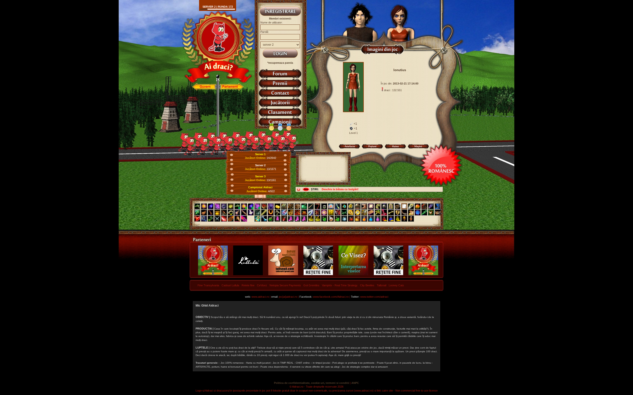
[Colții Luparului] (378, 206)
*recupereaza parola (280, 62)
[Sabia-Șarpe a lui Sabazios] (424, 212)
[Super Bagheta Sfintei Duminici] (257, 206)
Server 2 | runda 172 (218, 6)
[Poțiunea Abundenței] (398, 219)
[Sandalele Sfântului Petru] (264, 206)
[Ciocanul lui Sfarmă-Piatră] (277, 212)
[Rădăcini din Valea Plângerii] (291, 206)
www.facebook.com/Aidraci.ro (331, 296)
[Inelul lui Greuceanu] (344, 206)
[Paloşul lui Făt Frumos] (284, 212)
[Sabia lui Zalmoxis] (364, 212)
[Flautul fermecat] (311, 206)
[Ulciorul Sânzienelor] (237, 212)
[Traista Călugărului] (304, 206)
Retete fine (248, 285)
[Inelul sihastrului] (224, 206)
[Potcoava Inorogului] (271, 212)
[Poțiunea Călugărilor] (391, 219)
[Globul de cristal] (331, 206)
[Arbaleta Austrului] (438, 212)
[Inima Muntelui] (271, 206)
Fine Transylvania (208, 285)
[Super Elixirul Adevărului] (317, 219)
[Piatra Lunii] (418, 212)
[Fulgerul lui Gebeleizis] (224, 219)
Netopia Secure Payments (285, 285)
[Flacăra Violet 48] (297, 219)
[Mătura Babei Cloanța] (211, 212)
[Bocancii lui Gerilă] (438, 206)
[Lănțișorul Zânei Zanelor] (337, 206)
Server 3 (260, 176)
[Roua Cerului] (264, 219)
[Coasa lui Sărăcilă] (317, 206)
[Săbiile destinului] (217, 219)
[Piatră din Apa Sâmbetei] (384, 206)
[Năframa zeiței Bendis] (251, 212)
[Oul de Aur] (351, 206)
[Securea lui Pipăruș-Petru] (211, 219)
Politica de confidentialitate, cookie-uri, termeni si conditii (311, 382)
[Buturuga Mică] (304, 212)
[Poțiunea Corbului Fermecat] (378, 219)
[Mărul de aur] (418, 206)
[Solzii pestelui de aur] (331, 212)
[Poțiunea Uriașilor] (371, 219)
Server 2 (260, 165)
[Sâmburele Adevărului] (231, 219)
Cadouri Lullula (230, 285)
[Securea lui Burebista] (197, 219)
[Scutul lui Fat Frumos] (398, 212)
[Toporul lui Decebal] (337, 212)
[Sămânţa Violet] (211, 206)
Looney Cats (396, 285)
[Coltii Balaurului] (344, 212)
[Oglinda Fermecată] (404, 206)
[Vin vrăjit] (284, 219)
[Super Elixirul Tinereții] (337, 219)
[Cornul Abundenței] (324, 212)
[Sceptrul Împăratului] (378, 212)
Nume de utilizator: (271, 22)
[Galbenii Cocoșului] (277, 206)
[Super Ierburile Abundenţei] (237, 206)
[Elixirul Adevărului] (311, 219)
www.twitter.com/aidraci (374, 296)
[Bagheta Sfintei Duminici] (217, 206)
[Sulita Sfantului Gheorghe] (351, 212)
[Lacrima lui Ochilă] (257, 219)
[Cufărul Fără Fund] (297, 206)
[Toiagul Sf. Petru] (411, 206)
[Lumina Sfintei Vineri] (371, 206)
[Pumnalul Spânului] (197, 212)
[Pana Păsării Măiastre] (431, 206)
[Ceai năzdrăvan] (271, 219)
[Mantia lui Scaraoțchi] (424, 206)
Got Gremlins (311, 285)
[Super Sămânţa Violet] (251, 206)
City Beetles (367, 285)
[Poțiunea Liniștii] (344, 219)
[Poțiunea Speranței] (364, 219)
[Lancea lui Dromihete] (311, 212)
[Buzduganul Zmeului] (297, 212)
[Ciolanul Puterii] (391, 212)
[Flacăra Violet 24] (291, 219)
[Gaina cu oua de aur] (411, 212)
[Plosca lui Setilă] (204, 212)
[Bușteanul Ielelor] (371, 212)
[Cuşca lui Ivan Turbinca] (358, 206)
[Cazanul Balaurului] (217, 212)
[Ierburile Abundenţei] (197, 206)
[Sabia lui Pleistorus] (384, 212)
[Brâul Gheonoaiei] (257, 212)
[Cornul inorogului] (244, 212)
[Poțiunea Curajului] (404, 219)
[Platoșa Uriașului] (431, 212)
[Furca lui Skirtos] (237, 219)
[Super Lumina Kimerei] (244, 206)
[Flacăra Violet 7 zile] (304, 219)
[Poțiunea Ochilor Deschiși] (351, 219)
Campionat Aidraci (260, 187)
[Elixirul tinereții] (324, 219)
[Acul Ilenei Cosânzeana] (264, 212)
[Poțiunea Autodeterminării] (411, 219)
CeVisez (262, 285)
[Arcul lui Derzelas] (317, 212)
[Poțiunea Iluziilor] (331, 219)
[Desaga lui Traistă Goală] (324, 206)
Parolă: (264, 31)
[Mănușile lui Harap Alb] (398, 206)
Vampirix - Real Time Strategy (340, 285)
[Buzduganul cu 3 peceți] (204, 219)
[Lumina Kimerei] (204, 206)
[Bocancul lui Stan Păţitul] (364, 206)
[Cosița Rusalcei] (231, 212)
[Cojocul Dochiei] (391, 206)
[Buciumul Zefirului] (404, 212)
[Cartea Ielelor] (284, 206)
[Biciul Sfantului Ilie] (224, 212)
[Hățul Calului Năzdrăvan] (291, 212)
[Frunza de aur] (231, 206)
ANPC (355, 382)
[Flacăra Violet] (277, 219)
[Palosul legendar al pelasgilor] (244, 219)
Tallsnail (381, 285)
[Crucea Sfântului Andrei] (358, 212)
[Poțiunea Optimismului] (358, 219)
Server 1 (260, 154)
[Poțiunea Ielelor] (384, 219)
